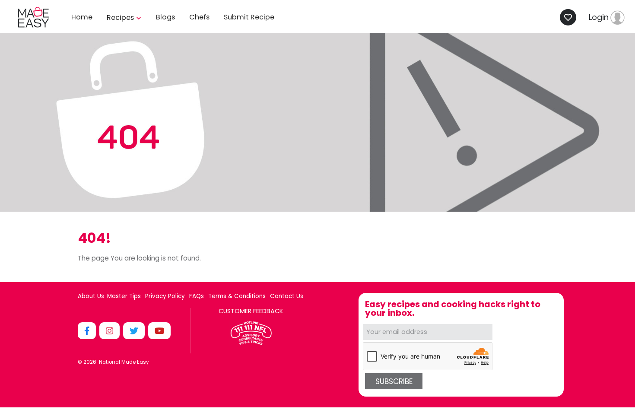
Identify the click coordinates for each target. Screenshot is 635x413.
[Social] (88, 331)
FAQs (196, 296)
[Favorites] (570, 17)
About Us (91, 296)
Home (81, 17)
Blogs (165, 17)
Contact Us (286, 296)
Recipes (121, 17)
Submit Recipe (249, 17)
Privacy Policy (165, 296)
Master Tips (124, 296)
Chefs (199, 17)
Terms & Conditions (237, 296)
